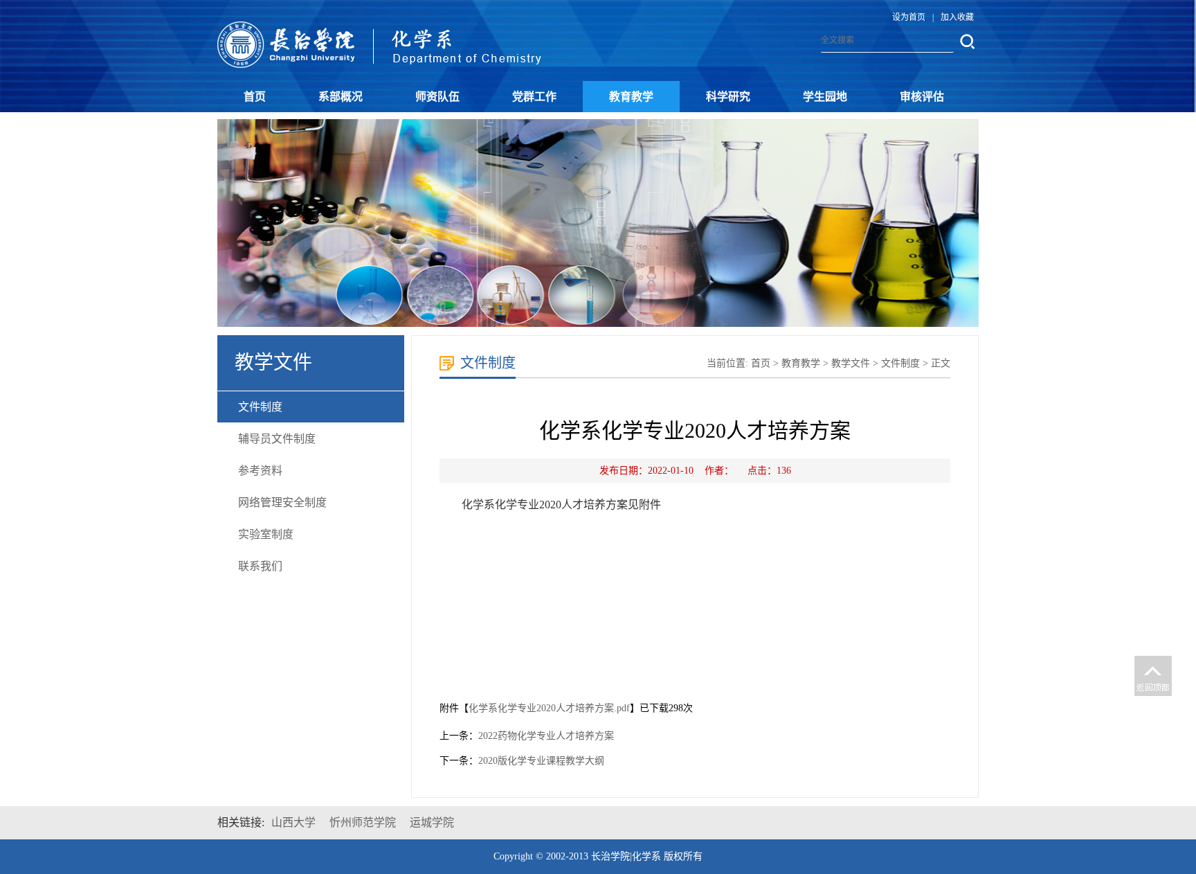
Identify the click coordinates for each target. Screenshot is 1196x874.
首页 (255, 96)
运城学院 (432, 822)
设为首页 (908, 17)
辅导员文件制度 (277, 439)
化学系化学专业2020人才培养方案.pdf (549, 708)
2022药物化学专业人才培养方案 (546, 736)
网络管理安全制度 (282, 502)
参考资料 (260, 470)
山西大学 (293, 822)
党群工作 (534, 96)
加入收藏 (957, 17)
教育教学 (631, 96)
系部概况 (340, 96)
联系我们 (260, 566)
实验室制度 (265, 534)
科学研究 (728, 96)
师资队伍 (437, 96)
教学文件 (850, 363)
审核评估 (922, 96)
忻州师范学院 (362, 822)
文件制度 (260, 407)
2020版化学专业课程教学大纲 (541, 761)
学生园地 (825, 96)
